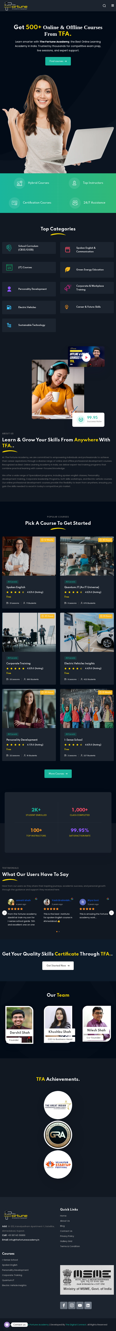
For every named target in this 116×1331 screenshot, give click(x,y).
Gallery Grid (66, 1241)
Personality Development (32, 289)
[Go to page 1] (59, 931)
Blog (62, 1225)
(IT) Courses (25, 267)
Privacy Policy (67, 1236)
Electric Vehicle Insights (14, 1285)
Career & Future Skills (88, 307)
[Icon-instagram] (72, 1305)
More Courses (56, 774)
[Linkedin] (88, 1305)
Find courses (56, 61)
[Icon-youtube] (80, 1305)
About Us (65, 1220)
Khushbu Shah (60, 1032)
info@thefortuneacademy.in (24, 1239)
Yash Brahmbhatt (62, 900)
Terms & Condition (70, 1246)
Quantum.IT (8, 1280)
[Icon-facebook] (63, 1305)
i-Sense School (10, 1259)
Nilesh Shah (96, 1030)
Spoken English (9, 1264)
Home (63, 1215)
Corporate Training (12, 1275)
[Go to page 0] (56, 931)
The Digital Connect (75, 1324)
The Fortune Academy (37, 1324)
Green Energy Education (90, 270)
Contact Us (66, 1230)
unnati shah (23, 900)
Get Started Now (56, 966)
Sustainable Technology (31, 325)
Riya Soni (93, 900)
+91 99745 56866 (16, 1235)
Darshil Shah (20, 1032)
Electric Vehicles (27, 307)
